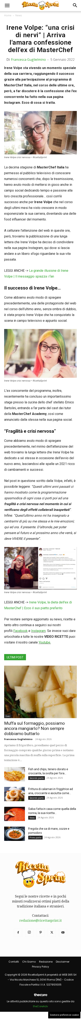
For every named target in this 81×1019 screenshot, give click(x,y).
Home (7, 15)
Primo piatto (35, 837)
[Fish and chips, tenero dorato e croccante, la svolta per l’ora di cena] (14, 774)
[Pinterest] (40, 932)
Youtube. (45, 642)
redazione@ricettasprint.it (40, 920)
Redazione (46, 961)
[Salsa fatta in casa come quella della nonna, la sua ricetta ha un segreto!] (14, 814)
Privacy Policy (40, 966)
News (18, 15)
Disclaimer (62, 961)
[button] (7, 5)
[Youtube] (63, 932)
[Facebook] (18, 932)
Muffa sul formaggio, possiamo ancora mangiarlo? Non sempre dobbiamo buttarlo (34, 728)
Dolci (7, 716)
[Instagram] (29, 932)
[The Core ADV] (40, 996)
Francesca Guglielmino (28, 59)
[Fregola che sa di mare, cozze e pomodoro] (14, 834)
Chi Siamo (29, 961)
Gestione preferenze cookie (64, 1015)
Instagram (38, 631)
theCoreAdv (40, 1006)
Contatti (14, 961)
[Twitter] (52, 932)
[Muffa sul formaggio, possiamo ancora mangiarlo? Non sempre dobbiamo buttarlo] (40, 692)
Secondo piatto (36, 778)
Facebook (20, 631)
